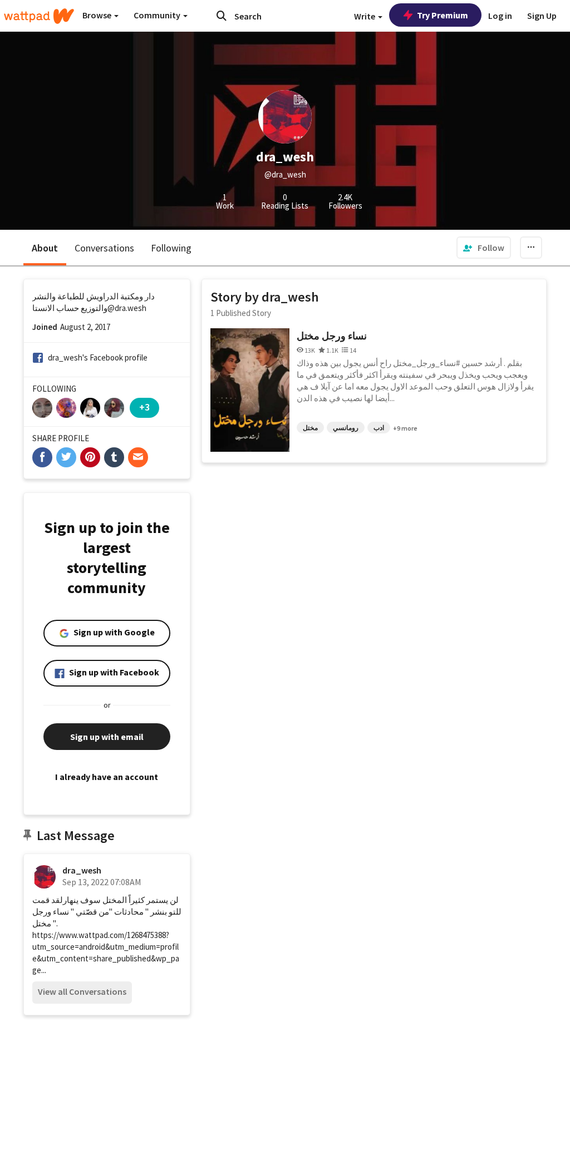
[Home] (39, 16)
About (45, 247)
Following (171, 247)
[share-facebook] (42, 457)
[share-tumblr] (114, 457)
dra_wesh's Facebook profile (98, 357)
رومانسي (345, 427)
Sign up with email (107, 736)
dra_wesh (81, 870)
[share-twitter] (66, 457)
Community (158, 15)
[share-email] (138, 457)
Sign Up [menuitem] (542, 15)
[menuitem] (483, 247)
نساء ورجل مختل (332, 335)
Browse (97, 15)
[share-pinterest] (90, 457)
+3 (144, 407)
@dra (116, 308)
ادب (379, 427)
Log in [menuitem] (500, 15)
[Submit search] (221, 15)
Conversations (104, 247)
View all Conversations (82, 991)
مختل (310, 427)
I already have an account (106, 776)
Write (365, 16)
